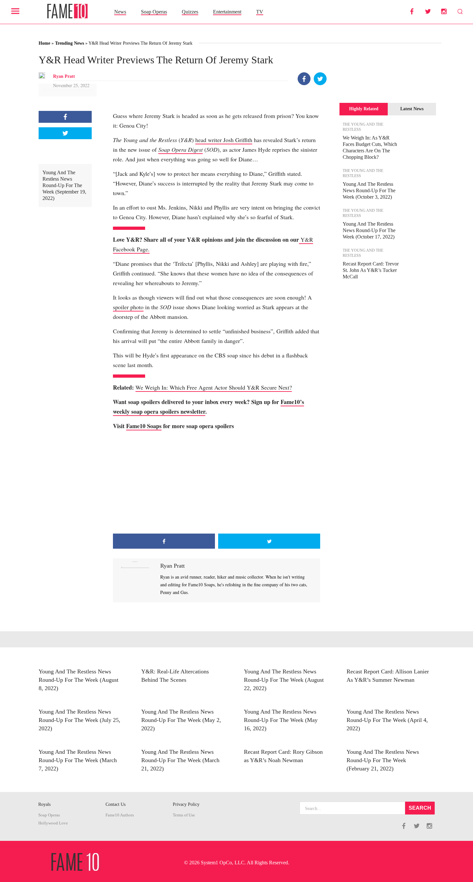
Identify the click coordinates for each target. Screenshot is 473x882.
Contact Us (115, 804)
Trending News (69, 43)
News (120, 11)
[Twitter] (320, 79)
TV (259, 11)
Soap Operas (154, 11)
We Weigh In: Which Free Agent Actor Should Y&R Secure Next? (213, 387)
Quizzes (190, 11)
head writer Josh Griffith (223, 140)
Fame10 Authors (120, 815)
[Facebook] (304, 79)
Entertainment (227, 11)
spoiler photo (128, 307)
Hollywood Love (53, 823)
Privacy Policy (186, 804)
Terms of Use (184, 815)
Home (44, 43)
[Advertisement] (216, 482)
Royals (44, 804)
